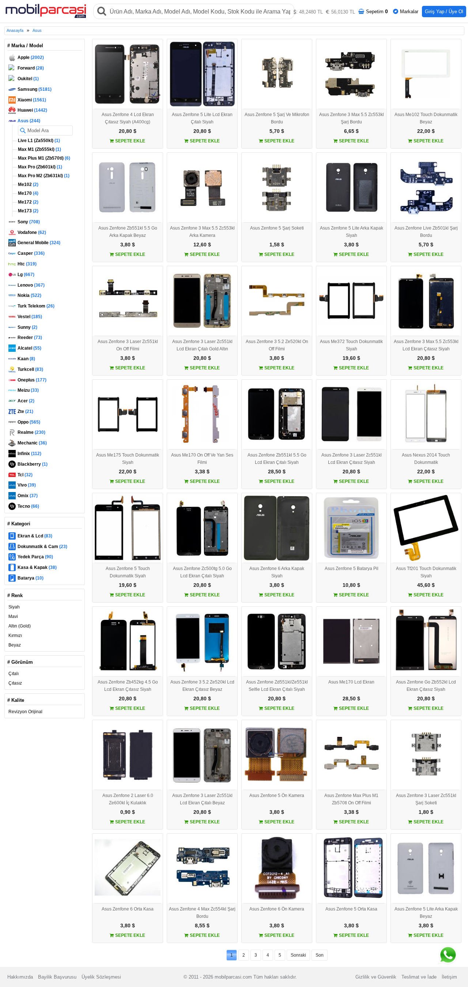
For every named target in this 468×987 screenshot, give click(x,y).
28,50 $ (277, 471)
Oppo (29, 422)
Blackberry (33, 464)
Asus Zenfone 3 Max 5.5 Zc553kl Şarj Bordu (351, 118)
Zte (25, 411)
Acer (26, 400)
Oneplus (32, 380)
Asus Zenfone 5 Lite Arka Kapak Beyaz (426, 912)
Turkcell (30, 369)
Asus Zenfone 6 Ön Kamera (276, 909)
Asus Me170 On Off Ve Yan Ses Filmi (202, 458)
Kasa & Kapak (37, 567)
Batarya (31, 578)
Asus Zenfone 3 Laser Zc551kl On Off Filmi (128, 345)
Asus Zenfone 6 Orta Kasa (128, 909)
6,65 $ (351, 131)
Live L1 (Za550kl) (38, 140)
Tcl (25, 474)
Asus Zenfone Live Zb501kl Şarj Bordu (426, 232)
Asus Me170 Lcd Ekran (351, 682)
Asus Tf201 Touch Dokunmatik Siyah (426, 572)
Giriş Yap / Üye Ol (444, 11)
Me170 (27, 193)
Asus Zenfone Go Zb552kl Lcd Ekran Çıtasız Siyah (426, 685)
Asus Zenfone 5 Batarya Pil (351, 568)
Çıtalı (13, 673)
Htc (27, 264)
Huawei (32, 110)
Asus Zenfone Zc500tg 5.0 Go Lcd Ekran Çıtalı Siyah (202, 572)
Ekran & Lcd (35, 536)
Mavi (13, 616)
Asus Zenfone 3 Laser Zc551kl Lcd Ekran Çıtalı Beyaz (202, 799)
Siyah (14, 607)
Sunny (27, 327)
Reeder (30, 337)
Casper (31, 253)
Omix (28, 495)
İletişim (449, 977)
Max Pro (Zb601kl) (39, 167)
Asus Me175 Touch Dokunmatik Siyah (127, 458)
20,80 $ (127, 131)
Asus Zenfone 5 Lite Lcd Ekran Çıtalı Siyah (202, 118)
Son (320, 955)
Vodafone (32, 232)
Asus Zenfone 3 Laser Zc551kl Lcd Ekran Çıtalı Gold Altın (202, 345)
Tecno (28, 506)
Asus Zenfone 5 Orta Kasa (351, 909)
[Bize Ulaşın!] (446, 956)
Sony (29, 221)
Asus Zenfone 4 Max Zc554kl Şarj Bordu (202, 912)
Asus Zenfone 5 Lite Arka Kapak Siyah (351, 232)
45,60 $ (426, 585)
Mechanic (32, 443)
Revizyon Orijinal (25, 711)
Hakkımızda (20, 977)
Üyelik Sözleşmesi (101, 977)
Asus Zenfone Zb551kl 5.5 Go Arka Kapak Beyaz (127, 232)
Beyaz (14, 645)
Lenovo (31, 285)
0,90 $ (127, 812)
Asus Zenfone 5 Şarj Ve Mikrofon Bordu (277, 118)
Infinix (29, 453)
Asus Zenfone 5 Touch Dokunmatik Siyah (128, 572)
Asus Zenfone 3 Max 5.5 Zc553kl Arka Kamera (202, 232)
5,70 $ (276, 131)
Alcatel (29, 348)
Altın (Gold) (19, 626)
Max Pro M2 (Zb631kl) (43, 175)
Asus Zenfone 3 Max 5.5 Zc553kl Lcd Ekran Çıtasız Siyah (426, 345)
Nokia (29, 295)
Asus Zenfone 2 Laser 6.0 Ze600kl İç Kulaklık (127, 799)
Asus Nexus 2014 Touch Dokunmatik (426, 458)
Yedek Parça (35, 556)
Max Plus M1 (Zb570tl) (43, 158)
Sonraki (298, 955)
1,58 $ (276, 244)
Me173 (27, 210)
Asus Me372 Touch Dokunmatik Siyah (351, 345)
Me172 (27, 202)
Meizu (28, 390)
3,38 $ (202, 471)
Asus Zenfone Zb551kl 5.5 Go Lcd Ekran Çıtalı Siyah (277, 458)
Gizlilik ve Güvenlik (375, 977)
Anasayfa (15, 30)
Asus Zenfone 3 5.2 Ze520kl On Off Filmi (277, 345)
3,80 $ (127, 244)
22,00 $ (426, 131)
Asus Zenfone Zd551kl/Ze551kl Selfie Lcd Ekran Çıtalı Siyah (277, 685)
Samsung (35, 89)
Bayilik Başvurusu (57, 977)
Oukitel (28, 78)
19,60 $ (351, 358)
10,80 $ (351, 585)
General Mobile (39, 242)
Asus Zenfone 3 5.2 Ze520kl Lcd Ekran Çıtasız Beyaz (202, 685)
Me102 (27, 184)
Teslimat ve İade (419, 977)
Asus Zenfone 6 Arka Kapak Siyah (276, 572)
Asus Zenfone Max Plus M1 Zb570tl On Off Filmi (351, 799)
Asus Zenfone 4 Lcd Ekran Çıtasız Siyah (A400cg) (128, 118)
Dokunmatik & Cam (42, 546)
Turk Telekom (36, 306)
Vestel (30, 316)
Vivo (27, 485)
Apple (31, 57)
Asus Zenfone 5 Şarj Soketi (277, 228)
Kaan (26, 358)
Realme (31, 432)
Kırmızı (15, 635)
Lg (26, 274)
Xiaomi (32, 100)
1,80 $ (426, 812)
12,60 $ (202, 244)
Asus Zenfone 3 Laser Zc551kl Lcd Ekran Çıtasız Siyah (351, 458)
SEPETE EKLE (129, 141)
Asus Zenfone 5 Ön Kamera (276, 795)
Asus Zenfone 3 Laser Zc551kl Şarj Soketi (426, 799)
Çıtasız (15, 683)
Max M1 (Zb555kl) (39, 149)
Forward (31, 68)
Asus (37, 30)
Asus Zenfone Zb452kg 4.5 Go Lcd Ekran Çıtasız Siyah (128, 685)
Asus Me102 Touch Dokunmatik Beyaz (426, 118)
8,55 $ (202, 925)
